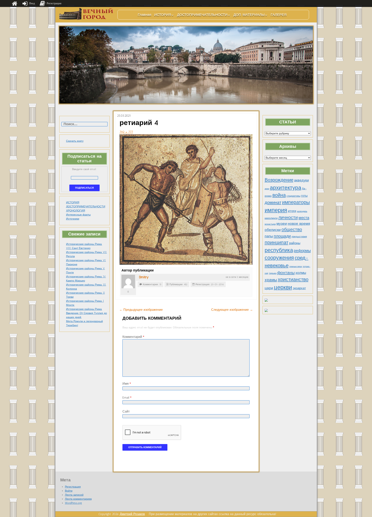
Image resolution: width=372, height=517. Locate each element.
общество (292, 229)
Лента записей (74, 494)
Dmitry (144, 277)
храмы (271, 279)
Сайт (126, 411)
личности (288, 217)
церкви (283, 287)
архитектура (285, 187)
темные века (295, 266)
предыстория (299, 236)
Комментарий (133, 337)
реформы (302, 250)
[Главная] (14, 3)
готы (304, 196)
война (279, 195)
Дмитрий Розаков (132, 514)
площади (282, 236)
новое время (299, 223)
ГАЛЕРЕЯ (279, 15)
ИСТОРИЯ (162, 15)
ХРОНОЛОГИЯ (75, 210)
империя (276, 210)
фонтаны (286, 272)
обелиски (273, 230)
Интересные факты (78, 214)
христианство (293, 279)
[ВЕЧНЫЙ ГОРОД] (86, 14)
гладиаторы (293, 195)
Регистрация (73, 486)
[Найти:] (84, 124)
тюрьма (272, 273)
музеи (281, 223)
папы (269, 236)
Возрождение (279, 180)
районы (294, 243)
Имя (126, 383)
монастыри (270, 224)
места (304, 217)
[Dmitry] (128, 281)
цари (269, 288)
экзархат (299, 288)
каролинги (271, 218)
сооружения (279, 258)
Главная (144, 15)
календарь (302, 211)
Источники (72, 218)
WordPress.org (73, 503)
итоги (292, 211)
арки (267, 188)
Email (126, 397)
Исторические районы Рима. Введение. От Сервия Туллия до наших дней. (86, 313)
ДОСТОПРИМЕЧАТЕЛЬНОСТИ (202, 15)
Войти (68, 490)
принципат (276, 242)
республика (279, 250)
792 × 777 (126, 132)
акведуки (301, 180)
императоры (296, 202)
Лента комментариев (78, 499)
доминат (273, 202)
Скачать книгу (75, 141)
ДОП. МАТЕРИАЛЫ (249, 15)
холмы (300, 273)
